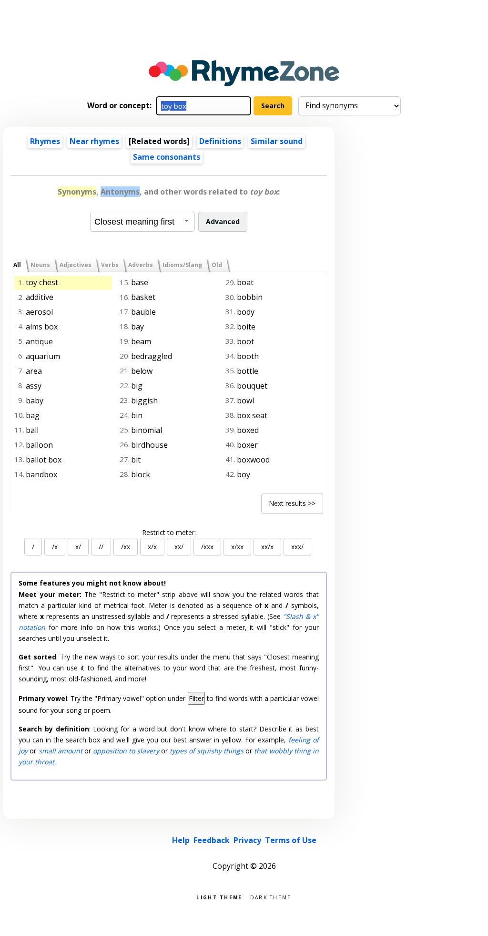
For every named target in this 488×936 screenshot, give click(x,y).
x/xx (237, 546)
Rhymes (45, 141)
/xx (125, 546)
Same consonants (166, 157)
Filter (196, 698)
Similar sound (277, 141)
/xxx (207, 546)
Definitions (220, 141)
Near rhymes (94, 141)
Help (181, 840)
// (101, 546)
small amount (60, 750)
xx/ (178, 546)
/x (55, 546)
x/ (78, 546)
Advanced (223, 221)
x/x (152, 546)
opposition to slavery (126, 750)
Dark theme (271, 896)
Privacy (247, 840)
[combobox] (142, 222)
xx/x (267, 546)
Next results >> (292, 503)
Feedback (211, 840)
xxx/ (297, 546)
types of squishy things (207, 750)
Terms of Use (290, 840)
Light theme (219, 896)
